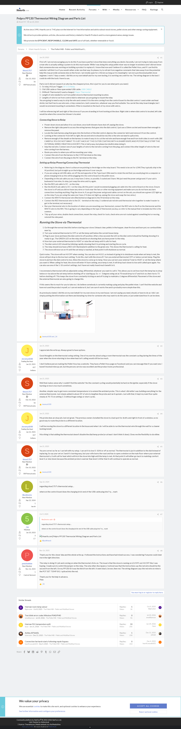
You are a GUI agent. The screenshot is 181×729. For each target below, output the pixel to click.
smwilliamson (29, 618)
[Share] (158, 58)
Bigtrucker (28, 609)
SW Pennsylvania (29, 85)
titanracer (28, 635)
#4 (161, 414)
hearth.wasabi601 (31, 644)
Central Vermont (30, 575)
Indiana (33, 370)
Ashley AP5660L (32, 633)
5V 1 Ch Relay (69, 86)
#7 (161, 514)
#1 (161, 58)
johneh (153, 635)
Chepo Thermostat (83, 92)
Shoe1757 (22, 22)
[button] (98, 10)
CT (34, 539)
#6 (161, 482)
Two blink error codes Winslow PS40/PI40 (43, 615)
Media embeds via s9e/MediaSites (48, 724)
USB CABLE (86, 89)
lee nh (33, 506)
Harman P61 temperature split (38, 624)
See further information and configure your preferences (42, 711)
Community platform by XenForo (39, 720)
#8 (161, 551)
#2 (161, 346)
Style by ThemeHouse (26, 724)
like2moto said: (47, 519)
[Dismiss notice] (161, 29)
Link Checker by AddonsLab (39, 722)
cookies (36, 706)
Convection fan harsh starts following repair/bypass (46, 641)
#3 (161, 379)
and (49, 337)
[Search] (162, 9)
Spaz (26, 627)
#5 (161, 447)
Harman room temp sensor (36, 607)
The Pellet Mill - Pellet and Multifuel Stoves (58, 609)
